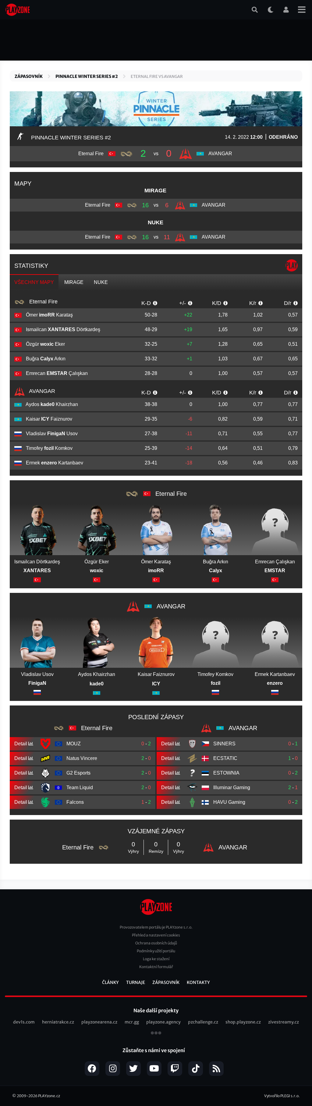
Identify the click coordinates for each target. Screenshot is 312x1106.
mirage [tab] (73, 282)
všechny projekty (156, 1033)
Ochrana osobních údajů (156, 943)
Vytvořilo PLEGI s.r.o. (282, 1096)
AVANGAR (41, 391)
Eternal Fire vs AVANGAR (157, 76)
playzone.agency (163, 1022)
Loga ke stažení (156, 959)
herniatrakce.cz (58, 1022)
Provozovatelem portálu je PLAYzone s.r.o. (156, 927)
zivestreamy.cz (283, 1022)
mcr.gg (132, 1022)
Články (110, 982)
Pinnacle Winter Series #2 (86, 76)
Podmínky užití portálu (156, 951)
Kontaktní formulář (156, 966)
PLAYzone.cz (49, 1096)
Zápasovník (29, 76)
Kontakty (198, 982)
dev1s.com (24, 1022)
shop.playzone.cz (243, 1022)
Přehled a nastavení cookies (156, 935)
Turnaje (135, 982)
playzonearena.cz (99, 1022)
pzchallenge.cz (203, 1022)
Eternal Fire (43, 302)
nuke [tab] (101, 282)
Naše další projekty (156, 1010)
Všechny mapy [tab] (34, 282)
